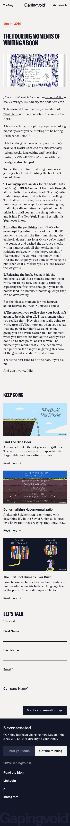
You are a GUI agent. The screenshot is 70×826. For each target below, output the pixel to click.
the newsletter (54, 97)
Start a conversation (41, 710)
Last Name (11, 650)
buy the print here (45, 102)
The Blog (8, 5)
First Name (11, 631)
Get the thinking (51, 751)
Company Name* (15, 688)
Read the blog (13, 772)
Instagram (10, 797)
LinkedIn (9, 780)
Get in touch (60, 5)
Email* (8, 669)
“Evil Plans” (10, 114)
